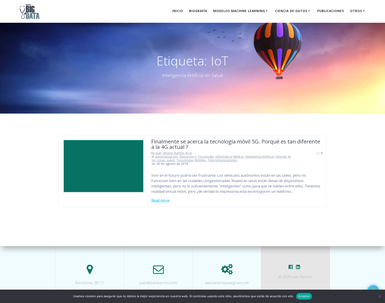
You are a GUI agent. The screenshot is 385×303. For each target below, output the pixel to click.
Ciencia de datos (291, 11)
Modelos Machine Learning (239, 11)
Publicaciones (330, 11)
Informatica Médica (229, 156)
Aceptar (304, 296)
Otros (356, 11)
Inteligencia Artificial (259, 156)
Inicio (177, 11)
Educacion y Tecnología (196, 156)
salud (170, 160)
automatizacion (166, 156)
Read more (160, 200)
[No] (379, 296)
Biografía (198, 11)
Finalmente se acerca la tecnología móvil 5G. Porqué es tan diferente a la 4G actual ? (235, 144)
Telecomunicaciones (222, 160)
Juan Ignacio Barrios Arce (174, 153)
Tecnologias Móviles (191, 160)
